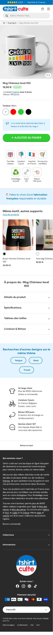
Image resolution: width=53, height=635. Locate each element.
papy (39, 512)
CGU (32, 625)
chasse (26, 512)
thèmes (6, 480)
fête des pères (19, 509)
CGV (38, 625)
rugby (14, 512)
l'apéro (46, 509)
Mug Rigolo (12, 23)
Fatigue (18, 360)
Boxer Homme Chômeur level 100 (16, 260)
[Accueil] (4, 23)
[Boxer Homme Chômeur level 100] (18, 234)
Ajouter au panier (27, 137)
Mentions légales (9, 625)
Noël (34, 506)
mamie (6, 515)
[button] (43, 9)
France (16, 92)
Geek (36, 360)
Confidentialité (22, 625)
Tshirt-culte (13, 618)
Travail (27, 370)
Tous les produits (11, 214)
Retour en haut (26, 445)
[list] (26, 52)
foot (7, 512)
